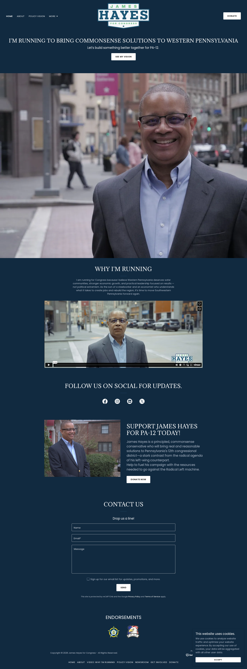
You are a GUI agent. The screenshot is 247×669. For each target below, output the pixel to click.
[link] (123, 15)
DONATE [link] (174, 662)
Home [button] (71, 662)
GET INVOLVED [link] (159, 662)
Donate (232, 16)
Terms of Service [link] (152, 596)
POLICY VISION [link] (37, 16)
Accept (218, 659)
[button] (53, 16)
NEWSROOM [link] (142, 662)
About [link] (21, 16)
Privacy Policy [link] (134, 596)
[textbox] (123, 527)
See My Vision (123, 56)
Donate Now (138, 479)
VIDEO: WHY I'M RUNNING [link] (101, 662)
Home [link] (9, 16)
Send (123, 587)
